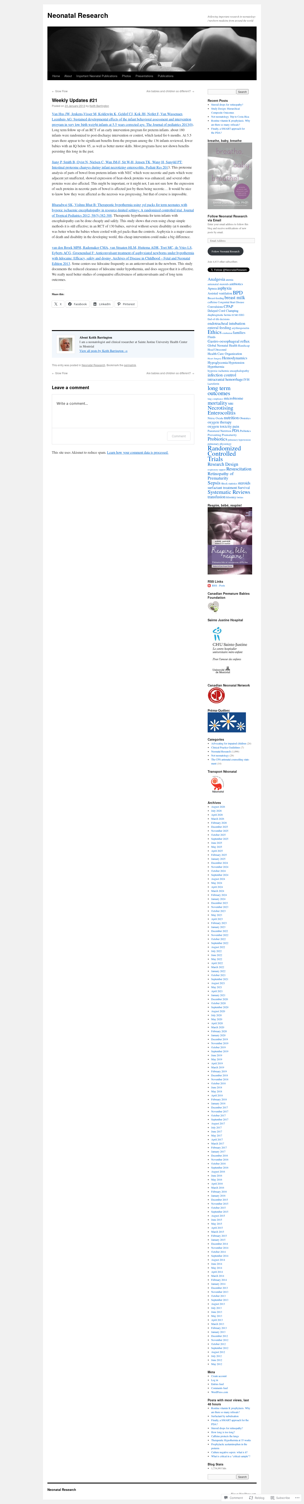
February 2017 (219, 1147)
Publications (166, 76)
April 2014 (217, 1271)
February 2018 (219, 1099)
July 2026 (216, 810)
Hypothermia (216, 366)
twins (240, 497)
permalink (130, 365)
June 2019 (216, 1055)
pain (236, 426)
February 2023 (219, 923)
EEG (241, 315)
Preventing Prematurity (222, 435)
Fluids (211, 337)
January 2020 (218, 1035)
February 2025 (219, 854)
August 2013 (218, 1304)
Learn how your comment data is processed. (137, 452)
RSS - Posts (218, 585)
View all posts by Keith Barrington (103, 351)
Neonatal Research (77, 15)
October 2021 (218, 975)
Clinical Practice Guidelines (225, 747)
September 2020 (219, 1007)
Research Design (223, 464)
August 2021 (218, 983)
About (68, 76)
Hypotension (236, 362)
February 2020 (219, 1031)
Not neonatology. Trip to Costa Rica (230, 116)
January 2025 (218, 858)
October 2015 (218, 1207)
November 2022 (219, 935)
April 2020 (217, 1023)
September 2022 (219, 943)
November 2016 (219, 1159)
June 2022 (216, 955)
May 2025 (216, 846)
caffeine (212, 302)
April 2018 (217, 1095)
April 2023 (217, 919)
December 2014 (219, 1243)
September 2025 (219, 838)
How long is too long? (223, 1432)
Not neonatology (220, 755)
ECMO (235, 315)
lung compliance (215, 398)
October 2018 (218, 1083)
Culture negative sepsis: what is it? (229, 1452)
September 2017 (219, 1119)
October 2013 (218, 1296)
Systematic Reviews (229, 491)
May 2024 (216, 883)
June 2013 (216, 1312)
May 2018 (216, 1091)
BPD (238, 292)
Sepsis (214, 482)
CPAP (228, 306)
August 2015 (218, 1215)
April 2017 (217, 1139)
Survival (244, 487)
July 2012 (216, 1356)
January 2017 (218, 1151)
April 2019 (217, 1063)
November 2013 (219, 1292)
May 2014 (216, 1267)
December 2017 (219, 1107)
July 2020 (216, 1015)
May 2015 (216, 1223)
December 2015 (219, 1199)
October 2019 (218, 1047)
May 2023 (216, 915)
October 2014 (218, 1251)
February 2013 (219, 1328)
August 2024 (218, 879)
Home (56, 76)
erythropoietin (240, 328)
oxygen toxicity (220, 426)
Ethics (215, 331)
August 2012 (218, 1352)
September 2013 (219, 1300)
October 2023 (218, 911)
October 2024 (218, 871)
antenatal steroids (218, 284)
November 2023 (219, 907)
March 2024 (217, 891)
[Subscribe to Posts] (209, 585)
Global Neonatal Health (222, 345)
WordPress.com (219, 1392)
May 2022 (216, 959)
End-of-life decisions (219, 319)
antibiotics (236, 284)
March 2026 (217, 818)
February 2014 (219, 1279)
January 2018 (218, 1103)
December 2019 (219, 1039)
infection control (222, 375)
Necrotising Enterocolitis (222, 410)
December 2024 (219, 862)
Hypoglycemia (218, 362)
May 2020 (216, 1019)
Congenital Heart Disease (231, 302)
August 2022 (218, 947)
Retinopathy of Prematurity (221, 475)
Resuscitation (238, 469)
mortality (217, 402)
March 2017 (217, 1143)
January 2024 (218, 899)
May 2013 (216, 1316)
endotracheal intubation (226, 323)
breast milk (235, 297)
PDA (235, 430)
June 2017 (216, 1131)
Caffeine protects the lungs (225, 1436)
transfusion (216, 496)
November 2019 (219, 1043)
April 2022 (217, 963)
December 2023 (219, 903)
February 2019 (219, 1071)
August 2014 (218, 1259)
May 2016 (216, 1179)
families (239, 332)
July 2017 (216, 1127)
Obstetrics (245, 418)
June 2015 (216, 1219)
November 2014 (219, 1247)
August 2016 (218, 1171)
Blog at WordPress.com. (244, 1493)
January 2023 (218, 927)
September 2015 (219, 1211)
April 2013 (217, 1320)
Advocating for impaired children (228, 743)
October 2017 (218, 1115)
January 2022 (218, 971)
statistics (232, 483)
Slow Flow (60, 91)
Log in (214, 1380)
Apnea (212, 288)
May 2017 (216, 1135)
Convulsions (215, 306)
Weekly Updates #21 (74, 100)
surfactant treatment (222, 487)
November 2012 (219, 1340)
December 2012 (219, 1336)
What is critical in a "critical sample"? (230, 1456)
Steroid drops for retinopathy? (227, 104)
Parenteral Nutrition (219, 431)
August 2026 (218, 806)
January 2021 (218, 995)
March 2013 (217, 1324)
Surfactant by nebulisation (225, 1416)
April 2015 (217, 1227)
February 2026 (219, 822)
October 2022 (218, 939)
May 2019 (216, 1059)
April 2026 (217, 814)
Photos (126, 76)
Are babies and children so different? (170, 91)
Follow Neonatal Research (225, 251)
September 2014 (219, 1255)
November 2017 (219, 1111)
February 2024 (219, 895)
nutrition (231, 417)
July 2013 (216, 1308)
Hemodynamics (234, 357)
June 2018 (216, 1087)
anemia (229, 279)
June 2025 (216, 842)
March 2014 (217, 1275)
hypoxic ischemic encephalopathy (228, 371)
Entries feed (217, 1384)
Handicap (244, 345)
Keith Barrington (99, 106)
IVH (246, 379)
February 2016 (219, 1191)
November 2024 (219, 866)
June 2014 (216, 1263)
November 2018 (219, 1079)
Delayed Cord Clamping (223, 311)
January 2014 (218, 1283)
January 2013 (218, 1332)
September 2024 (219, 875)
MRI (230, 403)
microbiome (233, 398)
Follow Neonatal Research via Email (227, 218)
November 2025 (219, 830)
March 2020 (217, 1027)
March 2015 (217, 1231)
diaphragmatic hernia (219, 315)
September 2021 (219, 979)
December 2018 (219, 1075)
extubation (227, 333)
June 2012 (216, 1360)
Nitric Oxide (215, 418)
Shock (224, 483)
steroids (244, 483)
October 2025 (218, 834)
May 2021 (216, 987)
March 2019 (217, 1067)
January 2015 (218, 1239)
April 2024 (217, 887)
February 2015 (219, 1235)
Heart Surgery (214, 358)
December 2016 (219, 1155)
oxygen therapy (220, 422)
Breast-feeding (216, 298)
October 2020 (218, 1003)
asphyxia (224, 288)
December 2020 (219, 999)
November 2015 (219, 1203)
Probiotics (217, 438)
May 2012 (216, 1364)
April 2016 (217, 1183)
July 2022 (216, 951)
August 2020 (218, 1011)
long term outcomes (219, 390)
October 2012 (218, 1344)
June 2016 (216, 1175)
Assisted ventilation (220, 293)
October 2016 (218, 1163)
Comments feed (219, 1388)
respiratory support (217, 469)
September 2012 (219, 1348)
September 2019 (219, 1051)
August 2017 (218, 1123)
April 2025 (217, 850)
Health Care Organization (225, 353)
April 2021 (217, 991)
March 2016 (217, 1187)
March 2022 (217, 967)
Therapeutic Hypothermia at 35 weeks (231, 1440)
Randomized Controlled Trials (224, 453)
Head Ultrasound (217, 349)
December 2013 (219, 1287)
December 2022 (219, 931)
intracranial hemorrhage (225, 379)
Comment (179, 436)
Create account (219, 1376)
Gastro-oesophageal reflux (229, 341)
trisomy (231, 497)
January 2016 (218, 1195)
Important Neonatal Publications (97, 76)
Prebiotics (245, 431)
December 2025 (219, 826)
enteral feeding (219, 327)
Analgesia (216, 279)
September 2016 (219, 1167)
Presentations (144, 76)
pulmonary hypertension (239, 439)
